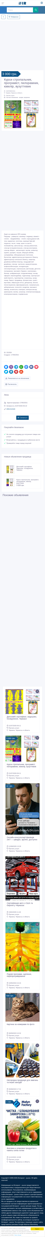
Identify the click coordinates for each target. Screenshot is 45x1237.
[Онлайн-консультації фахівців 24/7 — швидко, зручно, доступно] (22, 809)
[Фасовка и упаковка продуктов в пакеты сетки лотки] (22, 1122)
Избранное (14, 17)
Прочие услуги (10, 95)
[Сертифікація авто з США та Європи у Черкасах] (22, 878)
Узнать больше (17, 1235)
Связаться (23, 417)
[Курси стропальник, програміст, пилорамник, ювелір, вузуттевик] (11, 482)
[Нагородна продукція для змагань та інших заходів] (22, 1060)
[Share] (6, 367)
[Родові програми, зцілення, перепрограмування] (22, 946)
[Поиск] (35, 9)
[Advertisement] (22, 44)
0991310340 (10, 409)
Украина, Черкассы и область (14, 93)
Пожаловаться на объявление (18, 378)
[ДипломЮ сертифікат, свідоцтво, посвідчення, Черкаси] (11, 469)
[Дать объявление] (41, 3)
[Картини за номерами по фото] (22, 1007)
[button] (7, 114)
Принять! (37, 1229)
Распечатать (12, 384)
